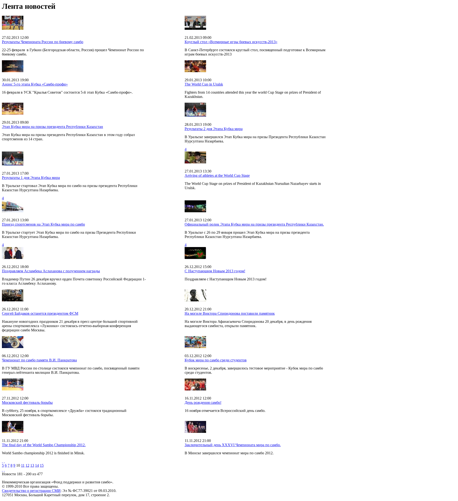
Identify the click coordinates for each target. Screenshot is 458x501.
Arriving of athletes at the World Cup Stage (217, 175)
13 (32, 465)
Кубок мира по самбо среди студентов (216, 360)
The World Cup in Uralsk (204, 84)
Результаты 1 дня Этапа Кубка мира (31, 178)
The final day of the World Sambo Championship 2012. (44, 445)
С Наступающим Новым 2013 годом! (215, 271)
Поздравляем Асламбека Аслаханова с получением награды (51, 271)
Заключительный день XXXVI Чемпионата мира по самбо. (233, 445)
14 (37, 465)
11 (23, 465)
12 (27, 465)
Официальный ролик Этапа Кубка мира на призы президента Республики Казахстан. (254, 224)
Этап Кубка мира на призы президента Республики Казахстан (52, 127)
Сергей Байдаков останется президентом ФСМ (40, 313)
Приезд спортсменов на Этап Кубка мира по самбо (43, 224)
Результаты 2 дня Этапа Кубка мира (214, 129)
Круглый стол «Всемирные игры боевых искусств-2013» (231, 42)
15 (42, 465)
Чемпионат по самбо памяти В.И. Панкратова (39, 360)
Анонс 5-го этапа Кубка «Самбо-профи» (35, 84)
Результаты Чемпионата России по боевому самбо (42, 42)
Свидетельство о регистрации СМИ (31, 491)
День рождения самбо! (203, 402)
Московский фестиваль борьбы (27, 402)
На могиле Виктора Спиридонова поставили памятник (230, 313)
